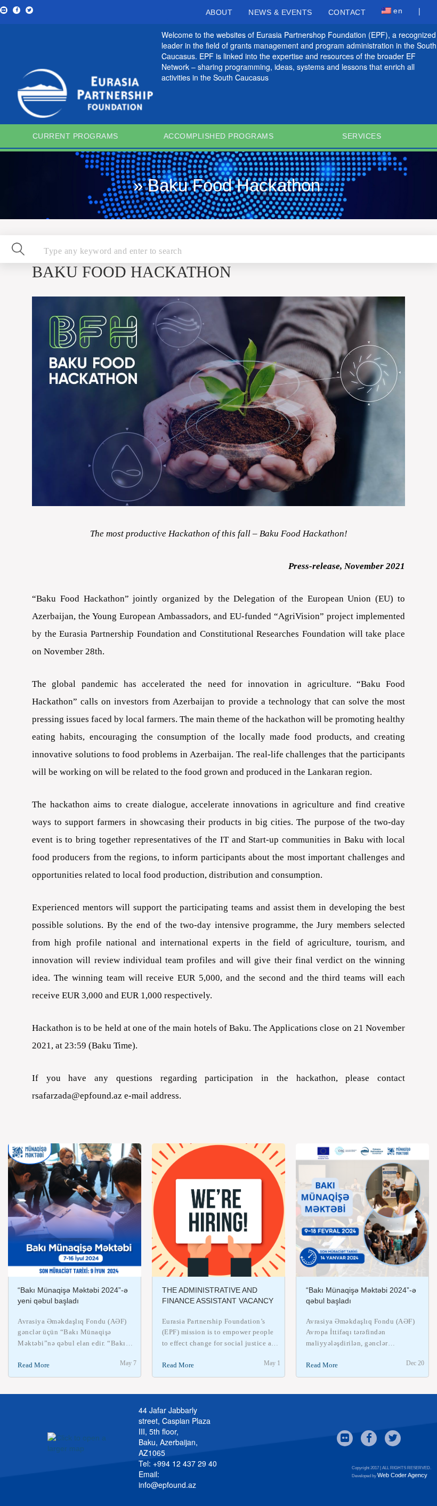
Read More (34, 1365)
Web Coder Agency (402, 1475)
